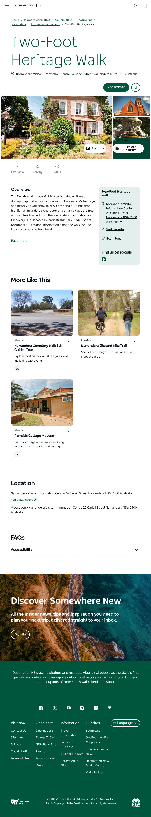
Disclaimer (18, 737)
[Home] (23, 5)
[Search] (135, 7)
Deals (40, 765)
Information (70, 723)
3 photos (97, 148)
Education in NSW (69, 763)
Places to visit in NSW (37, 20)
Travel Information (69, 733)
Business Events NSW (97, 752)
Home (15, 20)
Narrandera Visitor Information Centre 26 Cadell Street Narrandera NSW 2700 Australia (76, 74)
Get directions (22, 500)
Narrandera (19, 24)
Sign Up (20, 634)
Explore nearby (130, 148)
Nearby (37, 172)
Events (40, 751)
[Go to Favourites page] (145, 5)
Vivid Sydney (95, 772)
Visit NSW (18, 723)
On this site (45, 723)
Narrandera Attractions (45, 24)
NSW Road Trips (47, 744)
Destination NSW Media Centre (97, 763)
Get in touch (114, 238)
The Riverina (84, 20)
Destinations (45, 730)
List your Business (67, 745)
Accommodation (47, 758)
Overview (17, 172)
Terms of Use (20, 758)
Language (125, 723)
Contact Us (18, 730)
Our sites (93, 723)
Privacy (16, 744)
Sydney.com (94, 730)
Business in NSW (72, 753)
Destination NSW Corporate (97, 740)
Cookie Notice (20, 751)
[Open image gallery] (56, 158)
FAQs (57, 172)
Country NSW (63, 20)
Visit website (116, 87)
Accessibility (21, 549)
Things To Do (45, 737)
